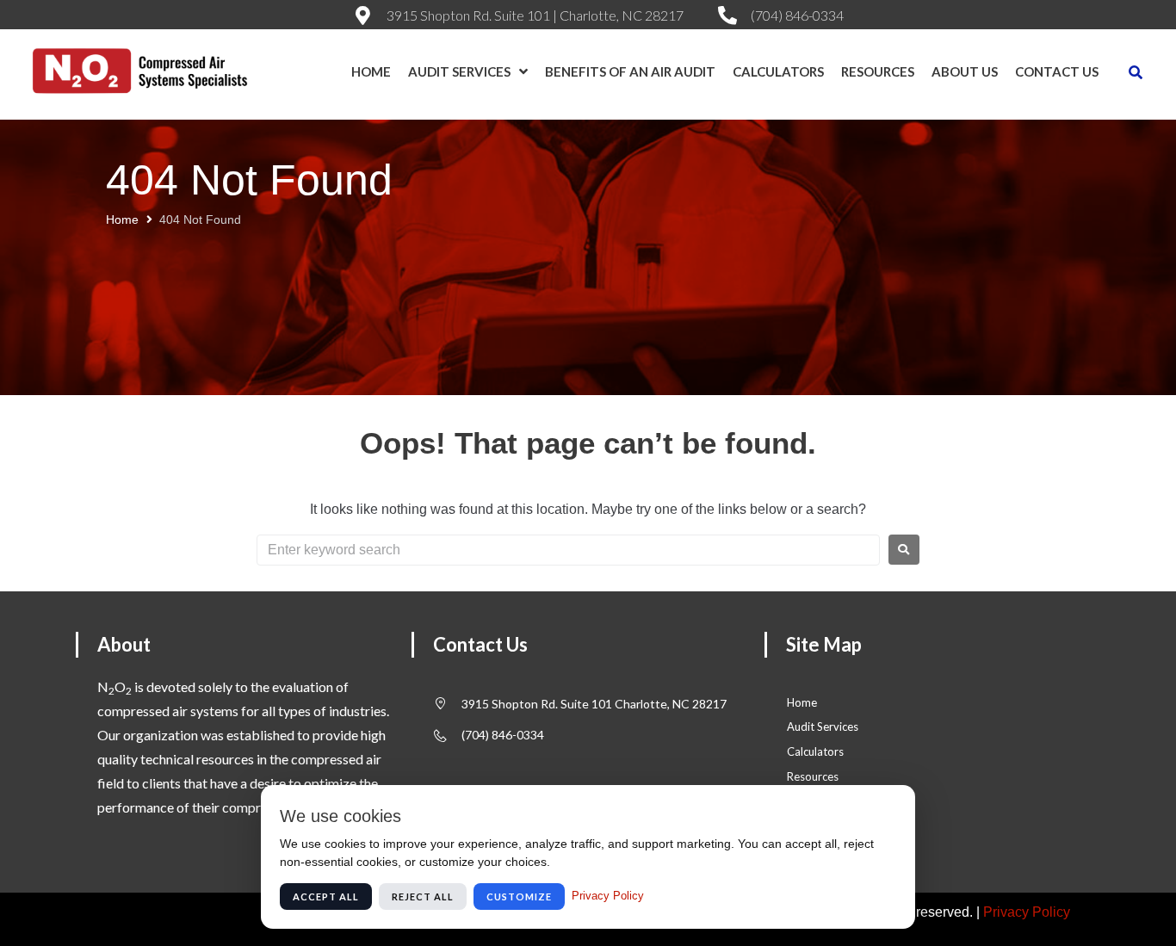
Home (122, 219)
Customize (519, 896)
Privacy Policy (1026, 912)
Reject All (423, 896)
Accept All (326, 896)
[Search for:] (568, 550)
